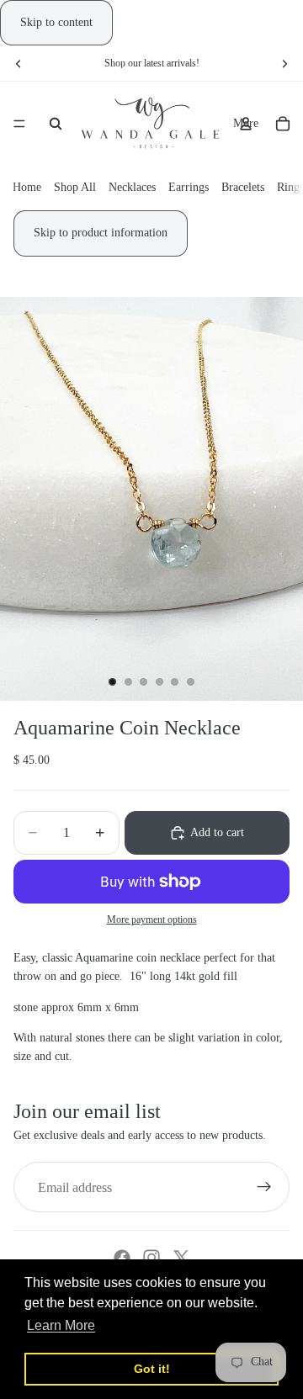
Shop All (75, 188)
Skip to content (56, 22)
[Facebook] (122, 1258)
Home (27, 188)
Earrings (188, 188)
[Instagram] (151, 1258)
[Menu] (19, 124)
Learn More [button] (61, 1325)
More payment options (152, 919)
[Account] (245, 123)
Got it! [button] (152, 1368)
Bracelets (242, 188)
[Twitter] (181, 1258)
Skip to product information (100, 232)
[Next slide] (284, 63)
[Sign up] (264, 1187)
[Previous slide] (18, 63)
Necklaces (132, 188)
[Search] (55, 123)
